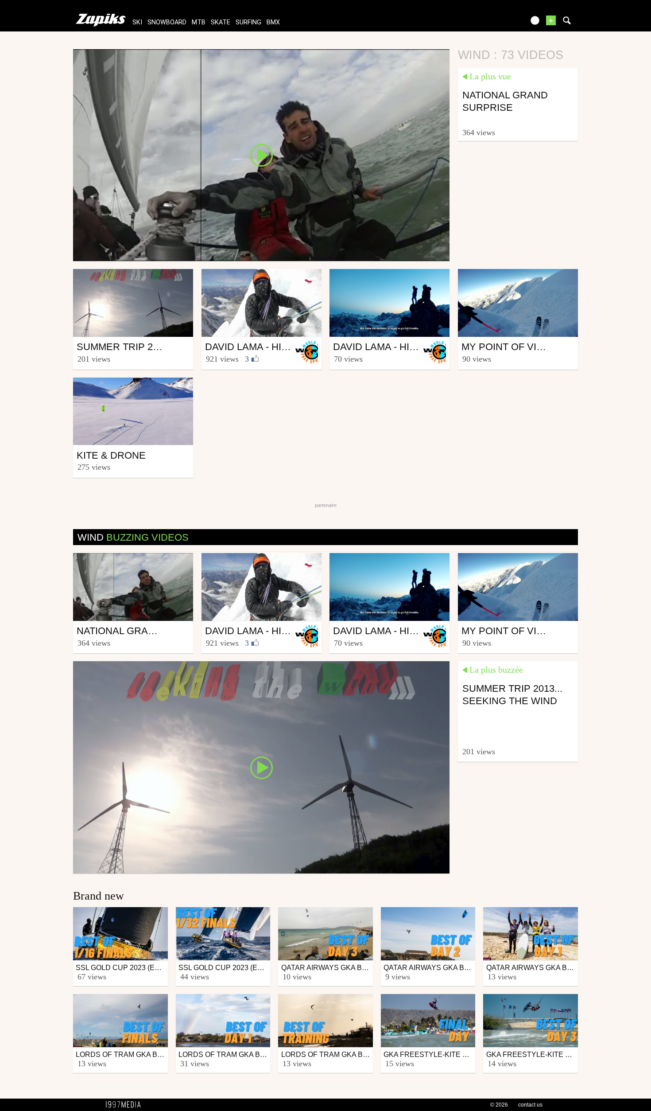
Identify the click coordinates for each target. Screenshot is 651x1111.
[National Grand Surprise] (261, 154)
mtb (198, 22)
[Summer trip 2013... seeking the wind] (261, 766)
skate (220, 22)
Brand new (98, 895)
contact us (530, 1105)
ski (137, 22)
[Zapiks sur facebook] (499, 23)
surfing (248, 22)
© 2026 (499, 1105)
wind (133, 537)
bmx (273, 22)
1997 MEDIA (125, 1105)
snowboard (166, 22)
